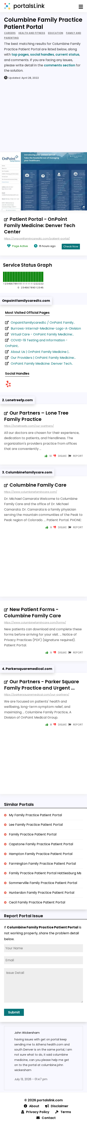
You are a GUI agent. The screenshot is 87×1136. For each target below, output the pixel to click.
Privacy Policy (37, 1112)
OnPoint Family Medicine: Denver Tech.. (42, 363)
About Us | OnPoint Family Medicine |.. (40, 351)
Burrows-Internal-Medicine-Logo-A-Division (46, 328)
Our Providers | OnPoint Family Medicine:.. (43, 357)
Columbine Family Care (38, 485)
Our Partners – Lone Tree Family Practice (36, 416)
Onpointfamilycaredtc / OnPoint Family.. (43, 322)
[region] (43, 115)
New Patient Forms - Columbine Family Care (32, 612)
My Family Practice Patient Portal (35, 815)
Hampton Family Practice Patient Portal (40, 853)
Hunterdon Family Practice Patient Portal (41, 892)
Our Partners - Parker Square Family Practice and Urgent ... (41, 684)
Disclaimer (59, 1106)
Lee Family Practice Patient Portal (36, 824)
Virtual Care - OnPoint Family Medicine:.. (42, 334)
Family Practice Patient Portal (32, 834)
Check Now (70, 246)
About (34, 1106)
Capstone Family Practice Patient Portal (41, 844)
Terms (65, 1112)
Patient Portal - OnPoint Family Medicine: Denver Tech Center (39, 225)
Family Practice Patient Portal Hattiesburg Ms (45, 873)
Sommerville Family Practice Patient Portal (43, 883)
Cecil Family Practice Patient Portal (37, 902)
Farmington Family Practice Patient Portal (42, 863)
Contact (49, 1118)
